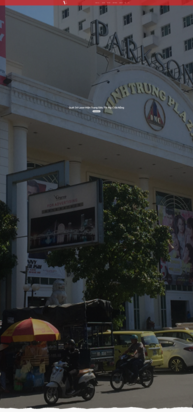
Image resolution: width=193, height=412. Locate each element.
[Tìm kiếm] (125, 2)
